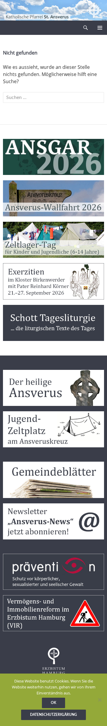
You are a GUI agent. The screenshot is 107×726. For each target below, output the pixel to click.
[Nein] (100, 700)
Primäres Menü (100, 28)
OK (53, 703)
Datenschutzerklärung (53, 714)
